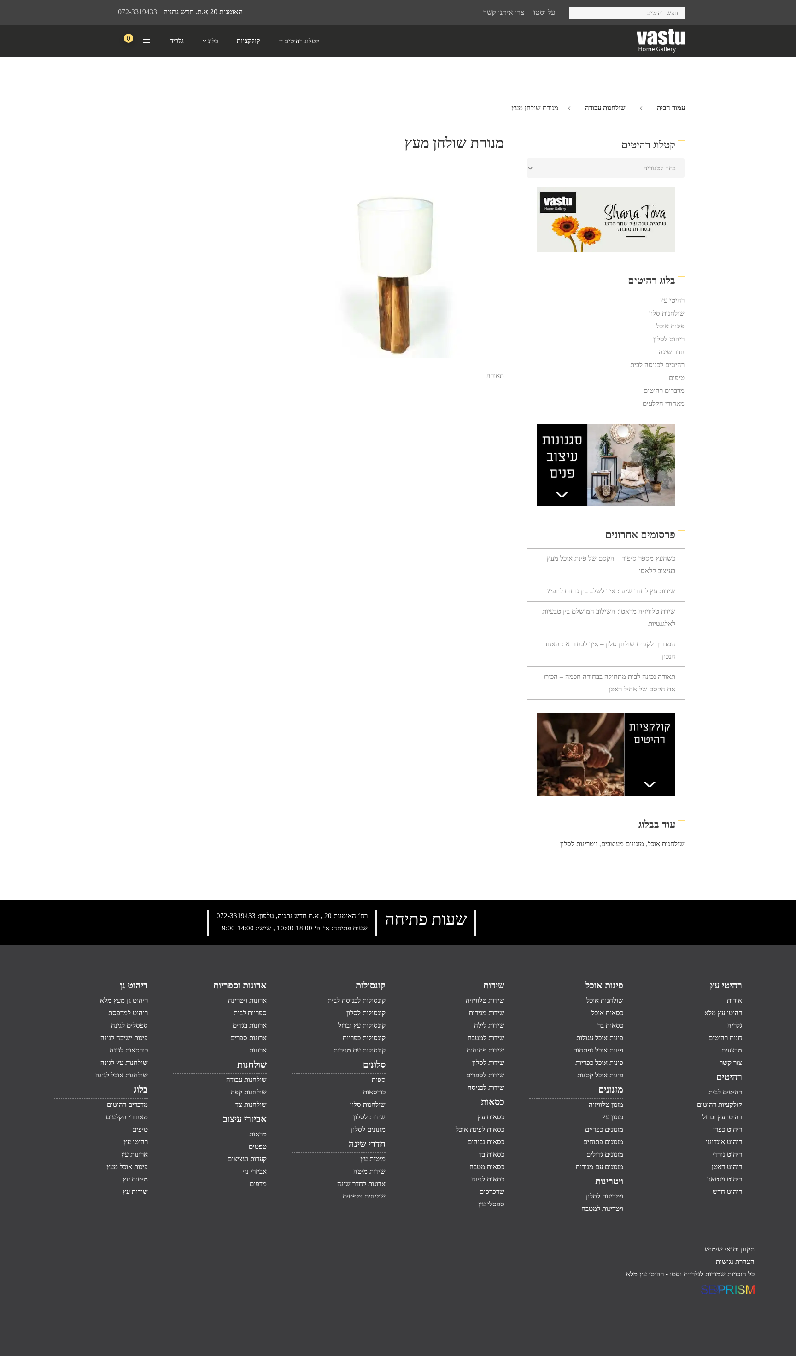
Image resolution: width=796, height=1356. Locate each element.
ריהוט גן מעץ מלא (124, 1000)
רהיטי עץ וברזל (722, 1117)
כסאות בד (491, 1154)
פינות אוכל (670, 326)
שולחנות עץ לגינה (124, 1062)
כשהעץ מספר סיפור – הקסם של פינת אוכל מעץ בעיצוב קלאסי (611, 564)
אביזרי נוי (255, 1171)
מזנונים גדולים (604, 1154)
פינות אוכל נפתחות (598, 1050)
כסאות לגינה (487, 1179)
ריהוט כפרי (727, 1129)
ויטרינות (609, 1181)
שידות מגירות (486, 1013)
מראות (258, 1134)
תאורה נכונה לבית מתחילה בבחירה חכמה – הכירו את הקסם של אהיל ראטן (609, 683)
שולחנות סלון (667, 313)
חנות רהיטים (725, 1037)
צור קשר (731, 1062)
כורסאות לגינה (129, 1050)
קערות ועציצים (247, 1159)
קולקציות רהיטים (719, 1104)
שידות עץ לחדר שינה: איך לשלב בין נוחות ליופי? (611, 591)
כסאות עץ (491, 1117)
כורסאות (374, 1092)
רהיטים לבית (725, 1092)
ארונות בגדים (250, 1025)
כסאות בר (610, 1025)
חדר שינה (672, 352)
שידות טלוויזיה (485, 1000)
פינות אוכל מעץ (127, 1166)
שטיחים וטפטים (364, 1196)
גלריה (734, 1025)
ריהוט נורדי (727, 1154)
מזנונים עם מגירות (599, 1166)
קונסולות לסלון (366, 1013)
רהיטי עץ (672, 300)
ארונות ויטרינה (247, 1000)
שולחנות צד (251, 1104)
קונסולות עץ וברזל (362, 1025)
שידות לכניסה (486, 1087)
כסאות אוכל (607, 1013)
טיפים (677, 377)
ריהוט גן (134, 985)
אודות (734, 1000)
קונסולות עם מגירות (360, 1050)
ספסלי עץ (491, 1204)
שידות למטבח (486, 1037)
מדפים (258, 1183)
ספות (379, 1079)
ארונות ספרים (248, 1037)
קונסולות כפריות (364, 1037)
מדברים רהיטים (664, 390)
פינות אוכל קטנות (600, 1075)
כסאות (492, 1102)
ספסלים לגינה (129, 1025)
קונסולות (371, 985)
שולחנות (252, 1064)
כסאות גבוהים (486, 1142)
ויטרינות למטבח (602, 1208)
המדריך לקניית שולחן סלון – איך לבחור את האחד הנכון (609, 650)
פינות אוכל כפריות (599, 1062)
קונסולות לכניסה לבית (357, 1000)
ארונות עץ (134, 1154)
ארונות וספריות (240, 985)
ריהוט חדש (727, 1191)
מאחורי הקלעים (664, 403)
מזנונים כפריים (604, 1129)
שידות (493, 985)
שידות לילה (489, 1025)
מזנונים (610, 1089)
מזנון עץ (612, 1117)
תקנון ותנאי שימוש (730, 1249)
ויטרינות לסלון (578, 844)
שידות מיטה (369, 1171)
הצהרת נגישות (735, 1261)
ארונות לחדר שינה (361, 1183)
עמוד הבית (671, 107)
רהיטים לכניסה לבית (657, 364)
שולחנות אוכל (666, 844)
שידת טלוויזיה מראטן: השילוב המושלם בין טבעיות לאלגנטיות (608, 617)
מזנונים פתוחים (603, 1142)
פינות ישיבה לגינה (124, 1037)
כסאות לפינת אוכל (480, 1129)
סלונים (374, 1064)
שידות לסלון (488, 1062)
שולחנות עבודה (605, 107)
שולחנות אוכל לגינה (121, 1075)
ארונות (258, 1050)
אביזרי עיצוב (245, 1119)
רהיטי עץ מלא (723, 1013)
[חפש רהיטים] (579, 11)
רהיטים (729, 1077)
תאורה (495, 375)
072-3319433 (137, 12)
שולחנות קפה (249, 1092)
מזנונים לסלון (368, 1129)
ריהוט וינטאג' (724, 1179)
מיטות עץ (373, 1159)
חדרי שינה (367, 1144)
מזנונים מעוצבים (622, 844)
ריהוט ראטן (727, 1166)
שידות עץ (135, 1191)
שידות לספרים (485, 1075)
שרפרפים (492, 1191)
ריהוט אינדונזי (724, 1142)
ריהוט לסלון (669, 339)
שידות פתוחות (485, 1050)
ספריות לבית (250, 1013)
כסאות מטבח (486, 1166)
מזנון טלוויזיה (606, 1104)
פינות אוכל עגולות (599, 1037)
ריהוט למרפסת (128, 1013)
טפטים (258, 1146)
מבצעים (731, 1050)
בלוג (141, 1089)
